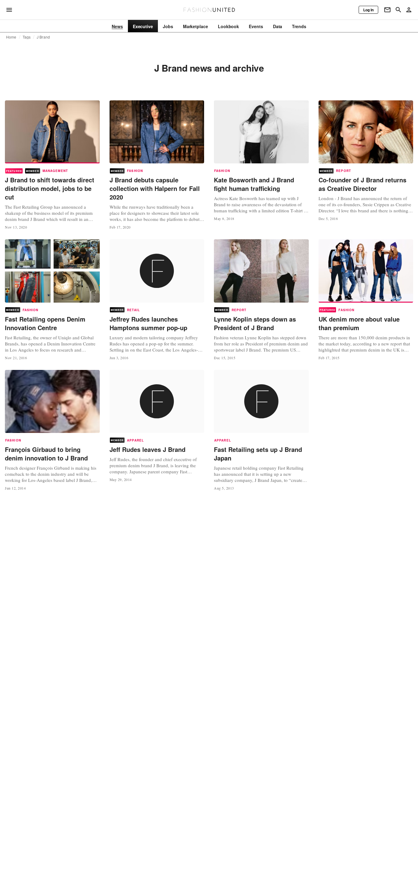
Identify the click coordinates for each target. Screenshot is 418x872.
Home (11, 37)
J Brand (43, 37)
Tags (27, 37)
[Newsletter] (387, 9)
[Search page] (398, 9)
